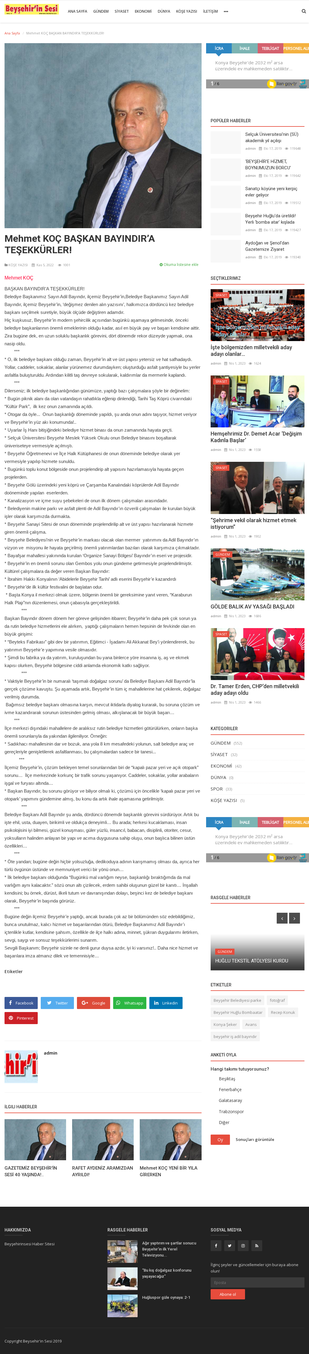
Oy (220, 1139)
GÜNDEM (101, 11)
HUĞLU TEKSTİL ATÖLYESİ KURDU (251, 961)
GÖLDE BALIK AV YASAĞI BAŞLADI (253, 606)
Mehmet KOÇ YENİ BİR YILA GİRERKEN (168, 1171)
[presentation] (282, 918)
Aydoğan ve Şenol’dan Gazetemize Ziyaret (267, 246)
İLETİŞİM (210, 11)
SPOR (217, 789)
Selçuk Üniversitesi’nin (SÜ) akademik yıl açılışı (271, 137)
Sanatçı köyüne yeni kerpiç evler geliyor (271, 192)
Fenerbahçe (230, 1089)
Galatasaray (230, 1100)
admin (50, 1053)
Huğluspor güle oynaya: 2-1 (166, 1297)
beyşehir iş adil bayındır (235, 1036)
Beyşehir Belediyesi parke (237, 1000)
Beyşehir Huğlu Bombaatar (238, 1012)
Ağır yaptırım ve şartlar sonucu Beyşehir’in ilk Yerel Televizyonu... (169, 1249)
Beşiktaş (227, 1078)
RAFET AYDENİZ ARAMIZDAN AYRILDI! (102, 1171)
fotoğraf (277, 1000)
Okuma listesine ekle (181, 264)
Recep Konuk (283, 1012)
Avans (251, 1024)
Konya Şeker (225, 1024)
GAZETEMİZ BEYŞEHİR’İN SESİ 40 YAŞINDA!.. (31, 1171)
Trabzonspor (231, 1111)
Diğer (224, 1122)
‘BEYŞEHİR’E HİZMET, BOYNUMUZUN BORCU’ (268, 165)
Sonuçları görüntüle (255, 1139)
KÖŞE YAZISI (186, 11)
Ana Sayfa (77, 11)
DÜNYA (164, 11)
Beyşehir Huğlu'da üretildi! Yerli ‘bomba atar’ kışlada (270, 219)
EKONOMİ (143, 11)
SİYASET (122, 11)
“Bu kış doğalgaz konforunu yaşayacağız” (166, 1273)
